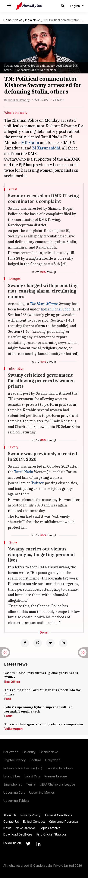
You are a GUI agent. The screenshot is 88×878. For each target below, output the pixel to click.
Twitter (37, 483)
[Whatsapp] (37, 643)
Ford (7, 699)
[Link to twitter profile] (28, 844)
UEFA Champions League (57, 784)
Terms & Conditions (58, 815)
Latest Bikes (11, 776)
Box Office (12, 681)
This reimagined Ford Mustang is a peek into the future (42, 692)
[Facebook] (25, 643)
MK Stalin (30, 142)
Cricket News (49, 752)
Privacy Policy (30, 815)
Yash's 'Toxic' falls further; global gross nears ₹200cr (41, 675)
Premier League (55, 776)
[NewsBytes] (29, 6)
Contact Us (11, 821)
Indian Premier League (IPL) (22, 768)
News (18, 20)
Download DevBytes (17, 834)
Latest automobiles (60, 768)
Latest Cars (32, 776)
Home (7, 20)
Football (35, 760)
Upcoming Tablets (16, 800)
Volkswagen (13, 728)
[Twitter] (50, 643)
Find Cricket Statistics (51, 834)
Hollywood (52, 760)
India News (33, 20)
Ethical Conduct (34, 821)
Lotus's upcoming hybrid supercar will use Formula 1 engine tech (38, 709)
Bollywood (10, 752)
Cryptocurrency (14, 760)
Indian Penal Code (55, 309)
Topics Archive (49, 828)
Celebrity (29, 752)
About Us (9, 815)
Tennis (31, 784)
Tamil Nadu (23, 472)
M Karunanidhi (46, 148)
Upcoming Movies (42, 792)
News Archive (25, 828)
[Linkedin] (63, 643)
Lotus (8, 716)
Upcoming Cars (14, 792)
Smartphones (12, 784)
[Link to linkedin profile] (38, 844)
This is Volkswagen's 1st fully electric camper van (43, 724)
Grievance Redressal (64, 821)
